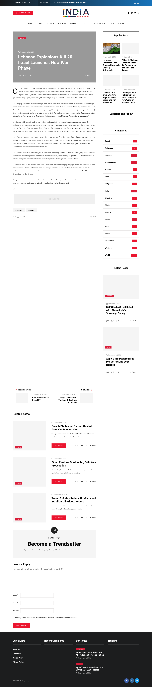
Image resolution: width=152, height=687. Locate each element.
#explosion (18, 210)
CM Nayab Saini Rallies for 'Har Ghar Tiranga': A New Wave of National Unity (129, 97)
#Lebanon (31, 210)
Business (62, 23)
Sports (73, 23)
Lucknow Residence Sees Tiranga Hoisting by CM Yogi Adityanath (111, 65)
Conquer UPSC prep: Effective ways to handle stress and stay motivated (109, 97)
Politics (50, 23)
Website (16, 611)
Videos (121, 23)
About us (16, 649)
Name (15, 595)
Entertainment (99, 23)
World (31, 23)
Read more (59, 445)
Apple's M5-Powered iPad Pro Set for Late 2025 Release (120, 361)
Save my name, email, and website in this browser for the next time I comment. (46, 618)
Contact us (17, 654)
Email (15, 603)
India (40, 23)
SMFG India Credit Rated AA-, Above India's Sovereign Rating (119, 310)
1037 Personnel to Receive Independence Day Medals (69, 2)
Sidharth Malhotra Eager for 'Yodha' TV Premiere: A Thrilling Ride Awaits (130, 65)
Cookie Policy (18, 658)
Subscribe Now (24, 13)
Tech (112, 23)
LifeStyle (84, 23)
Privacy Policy (18, 662)
